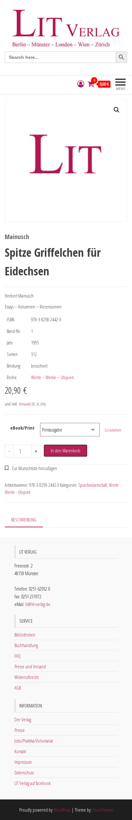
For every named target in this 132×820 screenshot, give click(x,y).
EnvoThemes (103, 810)
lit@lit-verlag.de (37, 604)
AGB (17, 687)
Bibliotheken (24, 634)
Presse (19, 730)
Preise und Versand (30, 666)
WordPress (62, 810)
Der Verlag (22, 719)
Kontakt (20, 751)
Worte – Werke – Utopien (52, 377)
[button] (116, 110)
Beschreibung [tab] (24, 519)
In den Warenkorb (65, 450)
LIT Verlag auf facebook (32, 783)
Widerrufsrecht (26, 677)
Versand (24, 404)
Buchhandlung (26, 645)
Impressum (23, 762)
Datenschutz (24, 772)
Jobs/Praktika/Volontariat (33, 740)
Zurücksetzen (112, 430)
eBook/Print (22, 427)
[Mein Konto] (80, 84)
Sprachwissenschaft (92, 485)
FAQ (17, 656)
